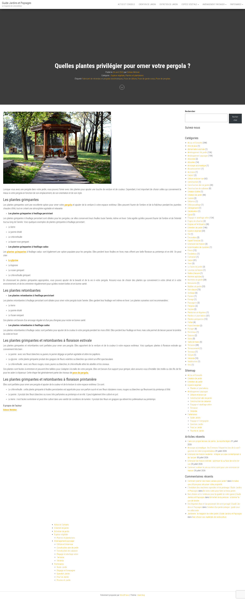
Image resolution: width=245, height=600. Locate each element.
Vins (189, 365)
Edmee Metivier (133, 72)
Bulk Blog (141, 595)
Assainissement (194, 169)
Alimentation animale (196, 149)
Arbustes (191, 162)
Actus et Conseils (126, 4)
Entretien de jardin (169, 4)
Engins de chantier (195, 221)
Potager (191, 329)
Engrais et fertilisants (196, 224)
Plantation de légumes (197, 312)
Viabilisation (192, 361)
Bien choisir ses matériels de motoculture (209, 517)
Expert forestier (194, 240)
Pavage (191, 299)
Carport (191, 175)
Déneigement (193, 208)
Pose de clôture (130, 78)
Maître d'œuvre (194, 273)
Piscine (191, 309)
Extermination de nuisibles (198, 247)
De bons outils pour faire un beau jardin (219, 491)
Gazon (190, 260)
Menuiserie (192, 283)
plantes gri (12, 251)
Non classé (192, 289)
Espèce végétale (190, 4)
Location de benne (195, 270)
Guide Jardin (195, 418)
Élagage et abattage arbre (198, 218)
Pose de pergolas (163, 78)
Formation (192, 257)
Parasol (191, 296)
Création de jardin (147, 4)
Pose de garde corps (146, 78)
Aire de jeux (192, 146)
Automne (191, 172)
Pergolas (191, 306)
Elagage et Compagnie (199, 421)
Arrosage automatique (197, 165)
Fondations (192, 254)
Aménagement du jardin (197, 152)
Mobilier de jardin (194, 286)
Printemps (192, 332)
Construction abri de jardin (198, 185)
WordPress (124, 595)
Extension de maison (196, 244)
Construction (193, 182)
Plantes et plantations (134, 75)
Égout (190, 214)
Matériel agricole (194, 276)
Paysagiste (192, 303)
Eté (189, 234)
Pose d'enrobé (193, 325)
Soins (190, 338)
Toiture (190, 355)
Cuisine (191, 198)
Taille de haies (193, 342)
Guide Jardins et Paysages (16, 3)
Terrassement (193, 348)
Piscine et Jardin (197, 431)
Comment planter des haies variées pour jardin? (207, 481)
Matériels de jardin (195, 280)
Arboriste (191, 159)
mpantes (22, 251)
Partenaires (236, 4)
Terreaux (191, 352)
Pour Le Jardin (196, 427)
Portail (190, 322)
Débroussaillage (194, 205)
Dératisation (193, 211)
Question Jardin (196, 424)
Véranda (191, 358)
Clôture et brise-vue (196, 178)
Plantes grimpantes (196, 319)
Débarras (191, 201)
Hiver (190, 263)
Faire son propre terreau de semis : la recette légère (209, 441)
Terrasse (191, 345)
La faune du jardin (195, 267)
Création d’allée (194, 191)
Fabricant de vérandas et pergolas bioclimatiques (102, 78)
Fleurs (190, 250)
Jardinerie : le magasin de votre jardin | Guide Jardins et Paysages (215, 513)
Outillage (191, 293)
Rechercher (190, 111)
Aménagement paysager (214, 4)
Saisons (191, 335)
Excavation (192, 237)
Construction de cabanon (198, 188)
